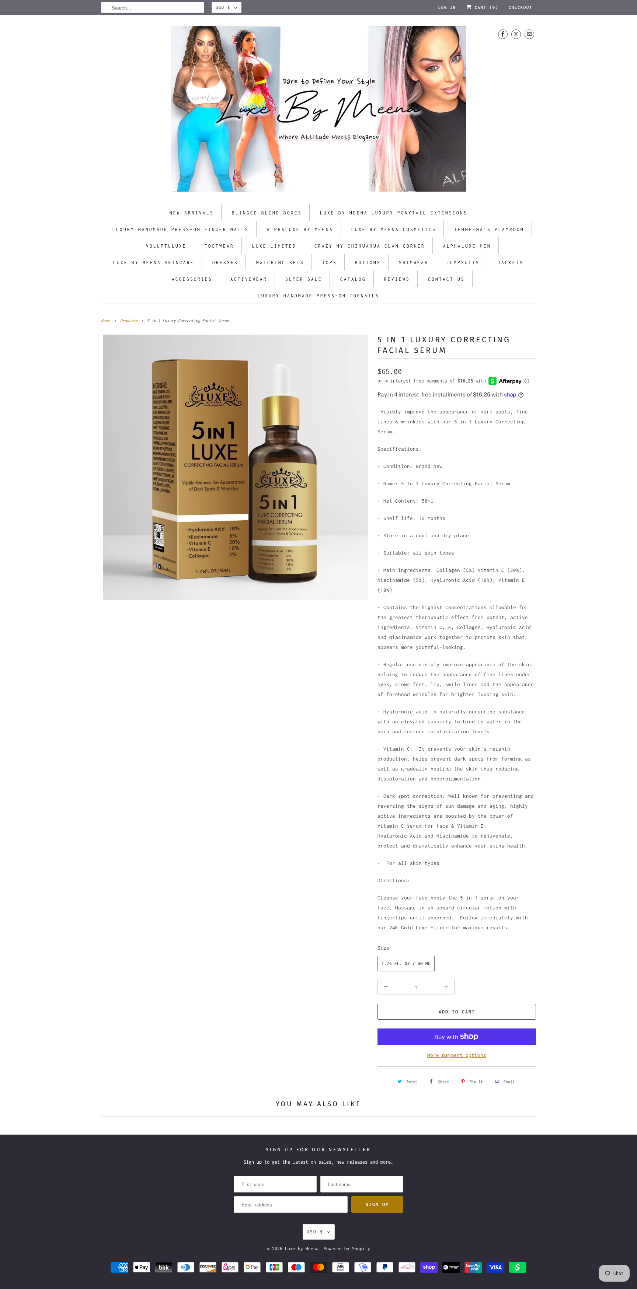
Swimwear (413, 262)
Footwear (219, 246)
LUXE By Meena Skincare (153, 262)
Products (130, 320)
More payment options (456, 1055)
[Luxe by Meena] (318, 111)
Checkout (520, 7)
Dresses (225, 262)
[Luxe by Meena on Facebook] (503, 34)
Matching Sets (280, 262)
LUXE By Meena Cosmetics (393, 229)
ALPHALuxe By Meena (300, 229)
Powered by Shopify (347, 1248)
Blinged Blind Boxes (267, 212)
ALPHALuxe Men (467, 246)
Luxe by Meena (301, 1248)
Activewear (248, 279)
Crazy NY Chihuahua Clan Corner (369, 246)
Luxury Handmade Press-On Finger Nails (180, 229)
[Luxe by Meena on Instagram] (516, 34)
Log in (447, 7)
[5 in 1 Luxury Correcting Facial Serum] (235, 467)
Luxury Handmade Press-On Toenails (318, 295)
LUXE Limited (274, 246)
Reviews (397, 279)
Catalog (353, 279)
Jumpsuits (463, 262)
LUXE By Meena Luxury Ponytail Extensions (393, 212)
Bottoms (368, 262)
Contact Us (446, 279)
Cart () (485, 7)
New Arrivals (192, 212)
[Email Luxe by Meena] (529, 34)
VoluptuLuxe (166, 246)
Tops (329, 262)
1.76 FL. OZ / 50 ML (406, 963)
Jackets (510, 262)
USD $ (223, 7)
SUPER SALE (303, 279)
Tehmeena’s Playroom (489, 229)
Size (383, 948)
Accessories (192, 279)
